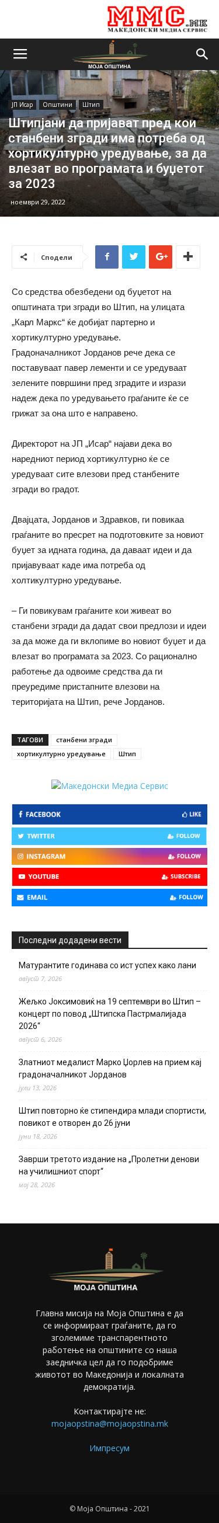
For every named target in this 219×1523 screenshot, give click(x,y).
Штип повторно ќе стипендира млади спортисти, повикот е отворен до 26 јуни (112, 1117)
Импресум (109, 1448)
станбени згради (84, 739)
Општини (57, 104)
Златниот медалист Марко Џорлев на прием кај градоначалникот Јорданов (110, 1068)
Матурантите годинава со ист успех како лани (107, 965)
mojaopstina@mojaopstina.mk (109, 1423)
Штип (91, 104)
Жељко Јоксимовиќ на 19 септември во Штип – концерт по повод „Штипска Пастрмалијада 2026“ (110, 1014)
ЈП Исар (22, 104)
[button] (202, 54)
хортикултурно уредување (61, 753)
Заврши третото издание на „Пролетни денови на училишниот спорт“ (109, 1165)
